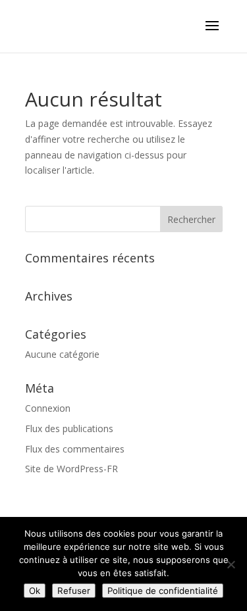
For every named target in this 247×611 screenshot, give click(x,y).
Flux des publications (69, 428)
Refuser (73, 590)
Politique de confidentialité (162, 590)
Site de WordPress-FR (71, 468)
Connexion (47, 408)
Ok (34, 590)
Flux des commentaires (74, 449)
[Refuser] (230, 564)
